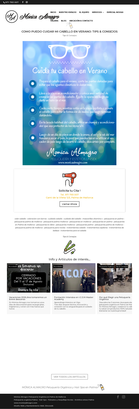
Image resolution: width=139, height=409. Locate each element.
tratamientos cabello (76, 228)
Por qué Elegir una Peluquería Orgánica (114, 298)
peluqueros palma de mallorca (29, 228)
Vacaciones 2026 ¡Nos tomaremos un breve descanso (28, 298)
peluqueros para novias (54, 228)
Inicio (53, 12)
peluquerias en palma (102, 222)
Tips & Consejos (69, 35)
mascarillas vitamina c (93, 219)
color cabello (20, 219)
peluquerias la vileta (45, 225)
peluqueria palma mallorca (56, 222)
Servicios (97, 12)
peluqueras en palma (113, 219)
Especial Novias (115, 12)
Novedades (13, 266)
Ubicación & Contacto (81, 21)
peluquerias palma (84, 225)
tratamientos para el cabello (73, 231)
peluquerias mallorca (65, 225)
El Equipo (84, 12)
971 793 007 (12, 2)
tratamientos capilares (97, 228)
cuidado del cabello (72, 219)
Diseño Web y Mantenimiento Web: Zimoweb (33, 406)
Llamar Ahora (69, 204)
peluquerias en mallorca (80, 222)
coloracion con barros (37, 219)
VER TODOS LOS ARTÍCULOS (69, 376)
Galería (54, 21)
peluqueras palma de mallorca (28, 222)
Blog (63, 21)
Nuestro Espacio (67, 12)
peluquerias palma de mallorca (109, 225)
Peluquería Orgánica (106, 266)
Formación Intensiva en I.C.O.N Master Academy (73, 298)
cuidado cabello (55, 219)
